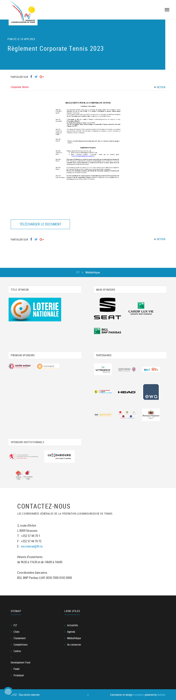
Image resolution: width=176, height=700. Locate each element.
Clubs (16, 631)
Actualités (72, 625)
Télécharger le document (40, 224)
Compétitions (20, 644)
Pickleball (19, 675)
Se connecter (74, 644)
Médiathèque (74, 638)
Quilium (161, 694)
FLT (78, 272)
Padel (17, 669)
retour (160, 87)
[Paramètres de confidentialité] (8, 692)
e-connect (138, 694)
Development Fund (20, 662)
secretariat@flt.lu (31, 546)
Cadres (17, 651)
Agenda (71, 631)
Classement (20, 638)
